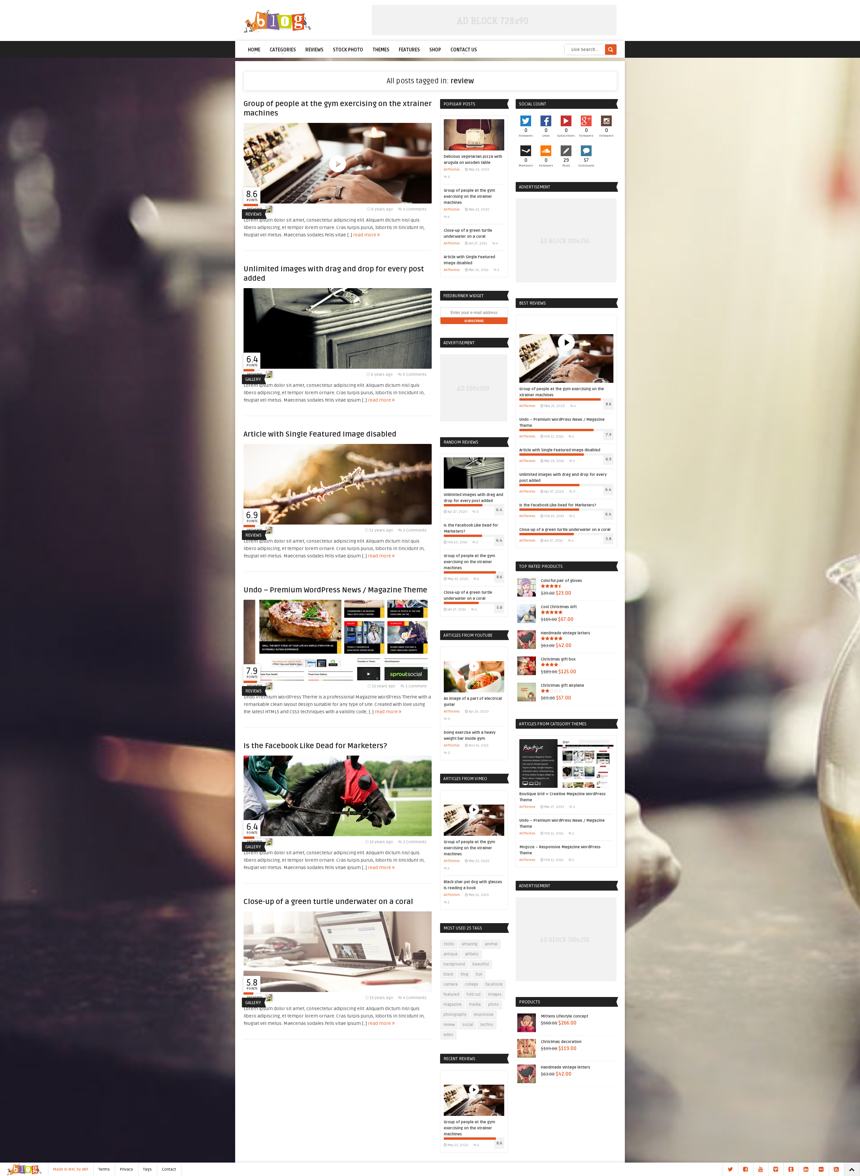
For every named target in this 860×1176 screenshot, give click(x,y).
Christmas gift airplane (562, 685)
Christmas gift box (558, 659)
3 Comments (415, 530)
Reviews (314, 50)
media (475, 1004)
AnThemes (452, 170)
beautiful (480, 964)
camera (450, 984)
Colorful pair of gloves (561, 580)
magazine (452, 1004)
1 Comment (416, 686)
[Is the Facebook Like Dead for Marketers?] (338, 835)
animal (491, 944)
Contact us (463, 50)
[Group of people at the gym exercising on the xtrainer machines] (338, 202)
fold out (474, 994)
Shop (435, 50)
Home (254, 50)
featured (451, 994)
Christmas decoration (561, 1041)
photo (493, 1004)
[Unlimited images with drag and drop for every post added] (338, 367)
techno (486, 1025)
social (467, 1025)
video (448, 1035)
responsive (483, 1014)
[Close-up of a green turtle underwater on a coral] (338, 990)
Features (409, 50)
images (495, 994)
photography (454, 1014)
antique (450, 954)
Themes (381, 50)
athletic (472, 954)
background (454, 964)
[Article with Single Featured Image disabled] (338, 523)
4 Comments (415, 209)
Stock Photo (348, 50)
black (448, 974)
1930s (448, 944)
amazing (469, 944)
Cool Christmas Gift (559, 606)
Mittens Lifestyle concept (564, 1016)
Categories (283, 50)
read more (365, 235)
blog (464, 974)
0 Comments (415, 374)
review (449, 1025)
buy (479, 974)
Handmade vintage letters (565, 633)
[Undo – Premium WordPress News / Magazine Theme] (338, 679)
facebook (494, 984)
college (471, 984)
